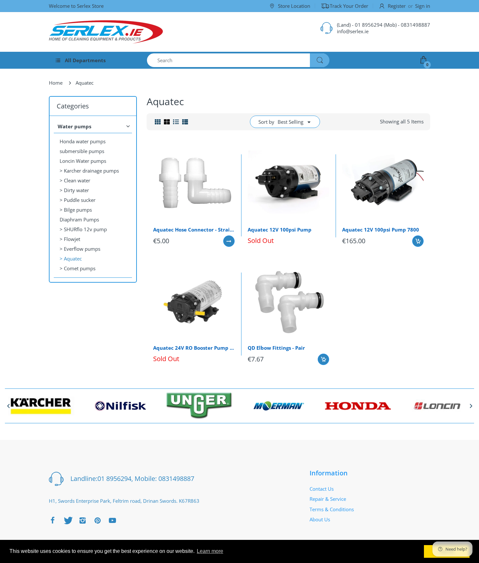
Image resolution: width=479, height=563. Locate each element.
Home (56, 82)
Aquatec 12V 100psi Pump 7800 (380, 229)
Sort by (266, 122)
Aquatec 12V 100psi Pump (280, 229)
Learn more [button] (210, 551)
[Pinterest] (97, 520)
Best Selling (290, 122)
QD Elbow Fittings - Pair (276, 348)
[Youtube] (112, 520)
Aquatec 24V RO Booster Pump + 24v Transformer (194, 348)
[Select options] (229, 241)
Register (396, 6)
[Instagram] (82, 520)
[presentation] (8, 406)
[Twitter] (67, 520)
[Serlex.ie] (106, 32)
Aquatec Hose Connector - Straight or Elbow (194, 229)
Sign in (422, 6)
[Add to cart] (418, 241)
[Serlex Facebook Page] (52, 520)
